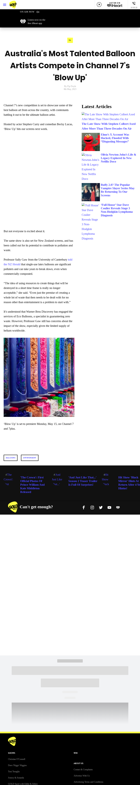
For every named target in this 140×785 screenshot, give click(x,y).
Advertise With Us (82, 775)
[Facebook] (83, 507)
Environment (29, 457)
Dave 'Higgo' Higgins (17, 765)
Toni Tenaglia (14, 771)
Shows (11, 753)
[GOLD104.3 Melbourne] (16, 4)
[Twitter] (101, 507)
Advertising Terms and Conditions (88, 782)
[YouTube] (109, 507)
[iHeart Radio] (118, 507)
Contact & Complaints (83, 769)
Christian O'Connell (16, 759)
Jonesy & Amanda (16, 777)
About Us (78, 763)
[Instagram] (92, 507)
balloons (10, 457)
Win (76, 753)
